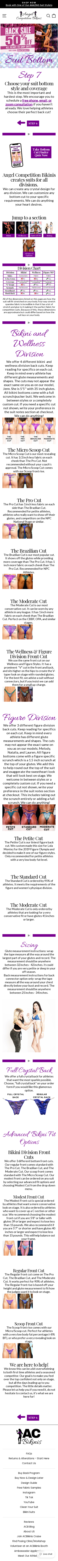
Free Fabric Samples (29, 1487)
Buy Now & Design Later (29, 1478)
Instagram (29, 1492)
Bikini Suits (29, 1512)
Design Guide (29, 1483)
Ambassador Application (29, 1551)
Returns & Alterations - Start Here (29, 1458)
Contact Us (29, 1463)
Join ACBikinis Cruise (29, 1536)
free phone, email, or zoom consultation (28, 102)
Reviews (29, 1521)
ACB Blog (29, 1526)
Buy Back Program (29, 1473)
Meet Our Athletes (29, 1555)
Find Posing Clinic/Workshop (29, 1541)
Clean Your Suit (29, 1507)
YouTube (29, 1502)
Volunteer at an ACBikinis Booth (29, 1546)
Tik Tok (29, 1497)
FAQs (29, 1453)
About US (29, 1531)
